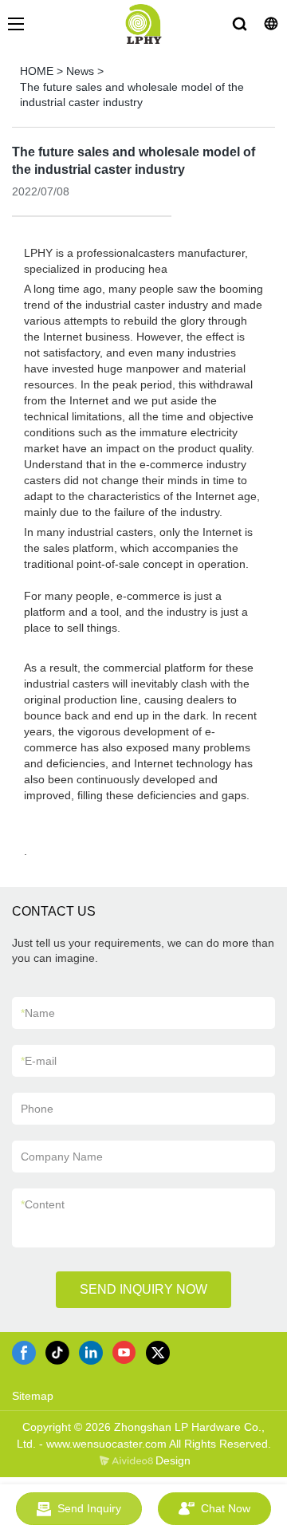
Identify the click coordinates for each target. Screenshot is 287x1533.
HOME (36, 71)
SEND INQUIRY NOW (143, 1289)
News (80, 71)
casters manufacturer (191, 252)
